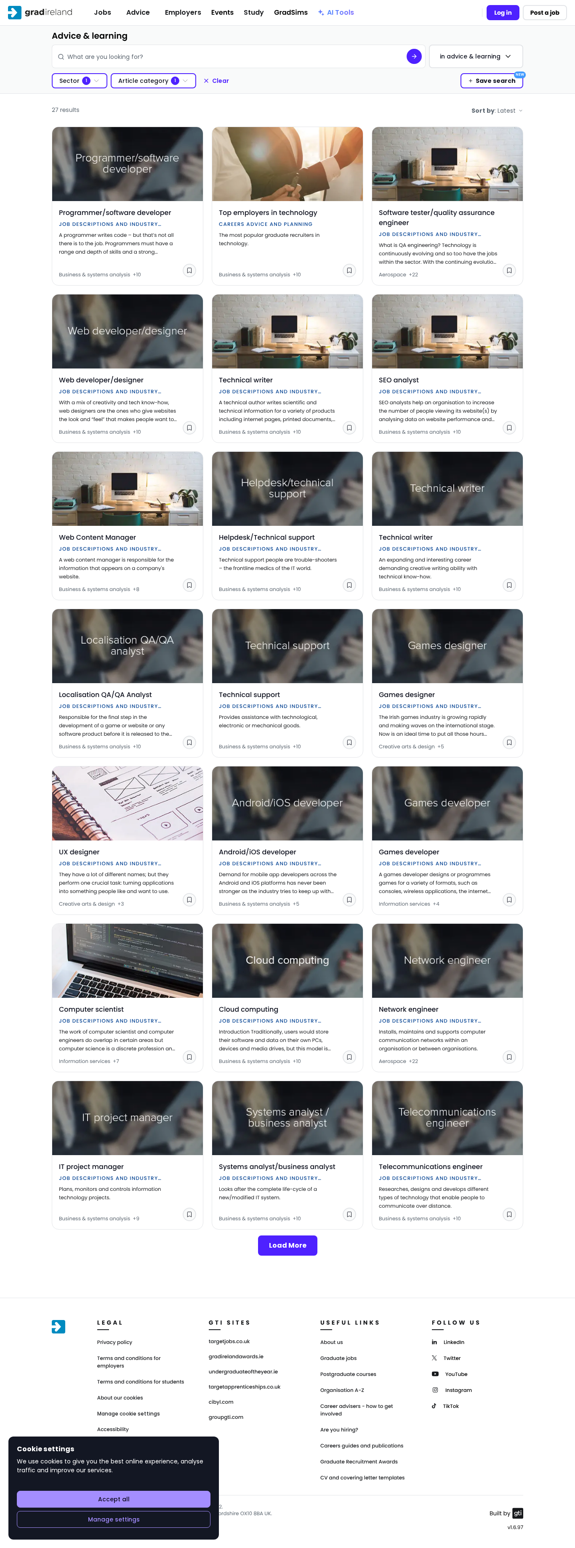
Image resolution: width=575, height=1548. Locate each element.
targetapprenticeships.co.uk (245, 1387)
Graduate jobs (338, 1358)
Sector (69, 81)
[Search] (414, 56)
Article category (143, 81)
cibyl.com (221, 1402)
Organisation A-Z (342, 1390)
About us (331, 1342)
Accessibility (113, 1429)
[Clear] (394, 56)
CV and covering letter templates (362, 1478)
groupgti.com (226, 1417)
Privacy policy (115, 1342)
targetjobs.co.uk (229, 1342)
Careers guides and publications (362, 1446)
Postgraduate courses (348, 1374)
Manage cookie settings (128, 1413)
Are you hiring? (339, 1430)
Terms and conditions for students (140, 1382)
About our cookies (120, 1398)
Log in (503, 12)
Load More (287, 1245)
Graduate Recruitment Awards (359, 1462)
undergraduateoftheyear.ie (243, 1372)
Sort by (493, 110)
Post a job (544, 12)
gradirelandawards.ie (236, 1357)
